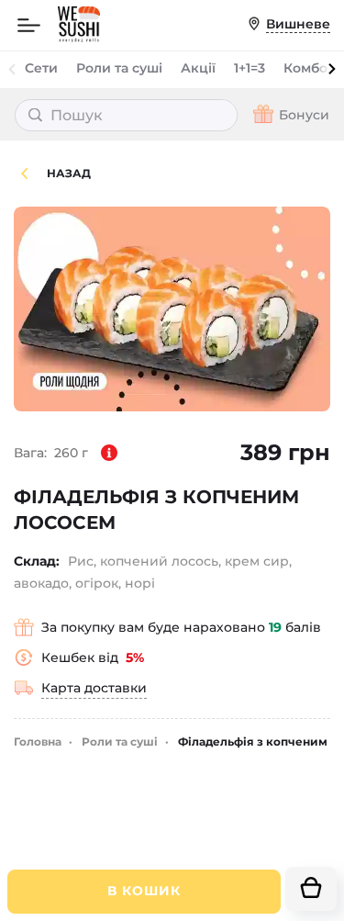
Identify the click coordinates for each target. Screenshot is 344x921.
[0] (311, 889)
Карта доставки (94, 688)
